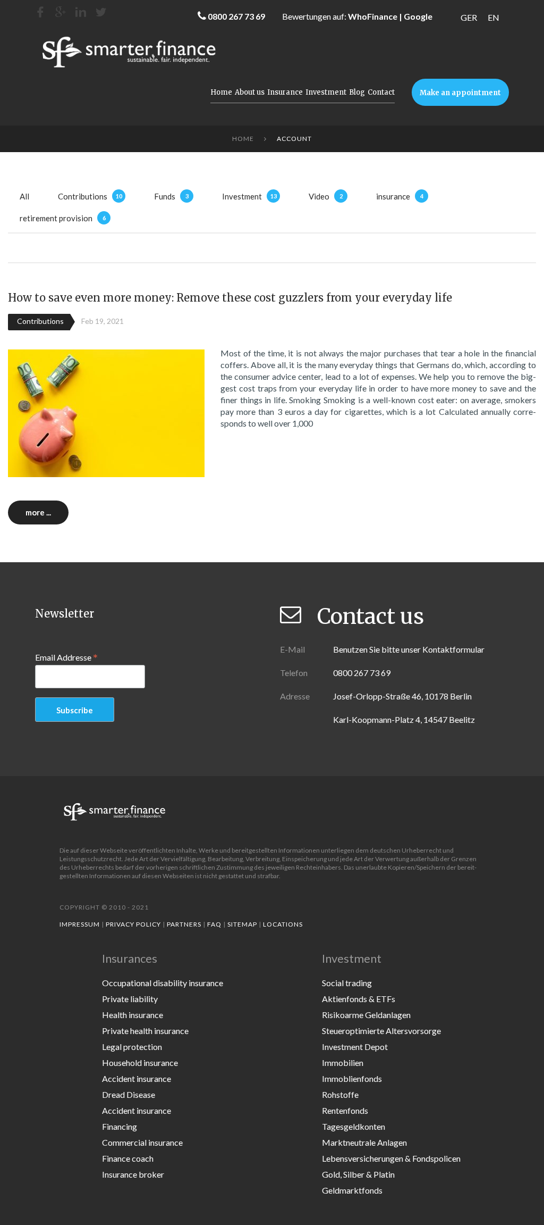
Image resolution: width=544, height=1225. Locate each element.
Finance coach (128, 1158)
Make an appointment (460, 92)
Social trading (347, 983)
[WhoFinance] (101, 12)
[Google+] (60, 12)
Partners (184, 924)
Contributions (82, 196)
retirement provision (56, 218)
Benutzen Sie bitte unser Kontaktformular (408, 649)
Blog (357, 92)
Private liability (130, 999)
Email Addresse (66, 657)
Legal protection (132, 1046)
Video (319, 196)
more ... (38, 512)
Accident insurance (136, 1078)
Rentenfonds (345, 1110)
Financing (119, 1126)
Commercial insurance (142, 1142)
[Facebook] (40, 12)
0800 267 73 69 (236, 16)
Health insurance (132, 1015)
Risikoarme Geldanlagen (366, 1015)
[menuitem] (468, 17)
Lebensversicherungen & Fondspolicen (391, 1158)
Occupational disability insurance (162, 983)
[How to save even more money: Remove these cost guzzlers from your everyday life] (106, 412)
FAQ (214, 924)
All (24, 196)
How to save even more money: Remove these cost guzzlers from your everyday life (230, 297)
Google (418, 16)
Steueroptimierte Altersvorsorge (381, 1031)
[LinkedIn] (80, 12)
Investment (325, 92)
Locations (283, 924)
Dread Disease (128, 1094)
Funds (164, 196)
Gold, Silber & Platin (358, 1174)
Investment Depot (355, 1046)
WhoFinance (372, 16)
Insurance (285, 92)
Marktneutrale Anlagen (364, 1142)
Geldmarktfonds (352, 1190)
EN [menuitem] (493, 17)
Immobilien (342, 1062)
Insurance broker (133, 1174)
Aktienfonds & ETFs (358, 999)
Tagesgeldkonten (353, 1126)
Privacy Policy (133, 924)
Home (221, 92)
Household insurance (140, 1062)
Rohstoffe (340, 1094)
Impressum (80, 924)
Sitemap (242, 924)
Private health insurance (145, 1031)
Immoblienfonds (352, 1078)
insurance (393, 196)
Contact (381, 92)
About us (250, 92)
